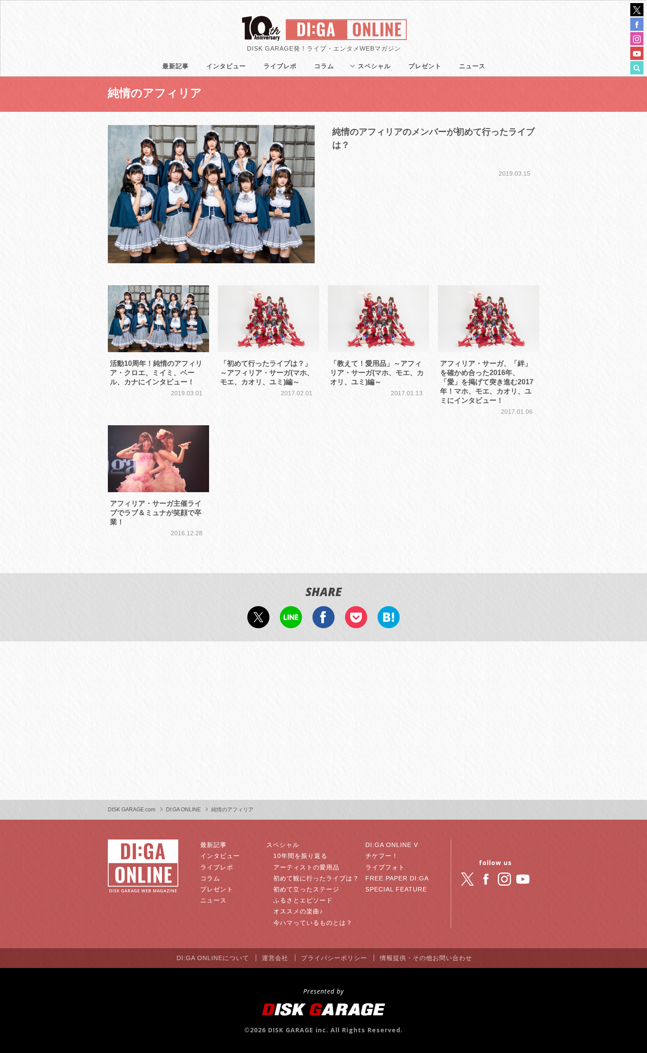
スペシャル (374, 66)
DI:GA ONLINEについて (212, 957)
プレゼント (424, 66)
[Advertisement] (323, 720)
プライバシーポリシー (334, 957)
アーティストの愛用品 (306, 867)
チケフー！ (381, 855)
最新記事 (175, 66)
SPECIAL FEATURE (396, 889)
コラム (324, 66)
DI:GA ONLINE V (391, 844)
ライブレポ (280, 66)
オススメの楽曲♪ (298, 911)
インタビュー (226, 66)
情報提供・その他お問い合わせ (426, 957)
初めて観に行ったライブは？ (316, 878)
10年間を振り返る (300, 855)
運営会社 (275, 957)
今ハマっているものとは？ (313, 922)
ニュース (472, 66)
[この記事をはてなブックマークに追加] (389, 622)
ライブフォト (385, 867)
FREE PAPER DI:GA (397, 878)
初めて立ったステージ (306, 889)
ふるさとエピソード (303, 900)
